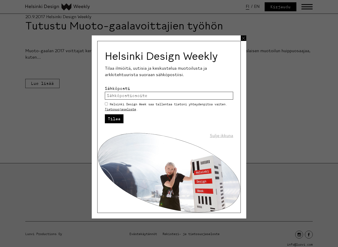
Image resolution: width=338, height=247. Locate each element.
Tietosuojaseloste (120, 109)
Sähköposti (117, 88)
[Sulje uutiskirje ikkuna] (243, 38)
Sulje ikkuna (221, 135)
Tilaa (114, 118)
